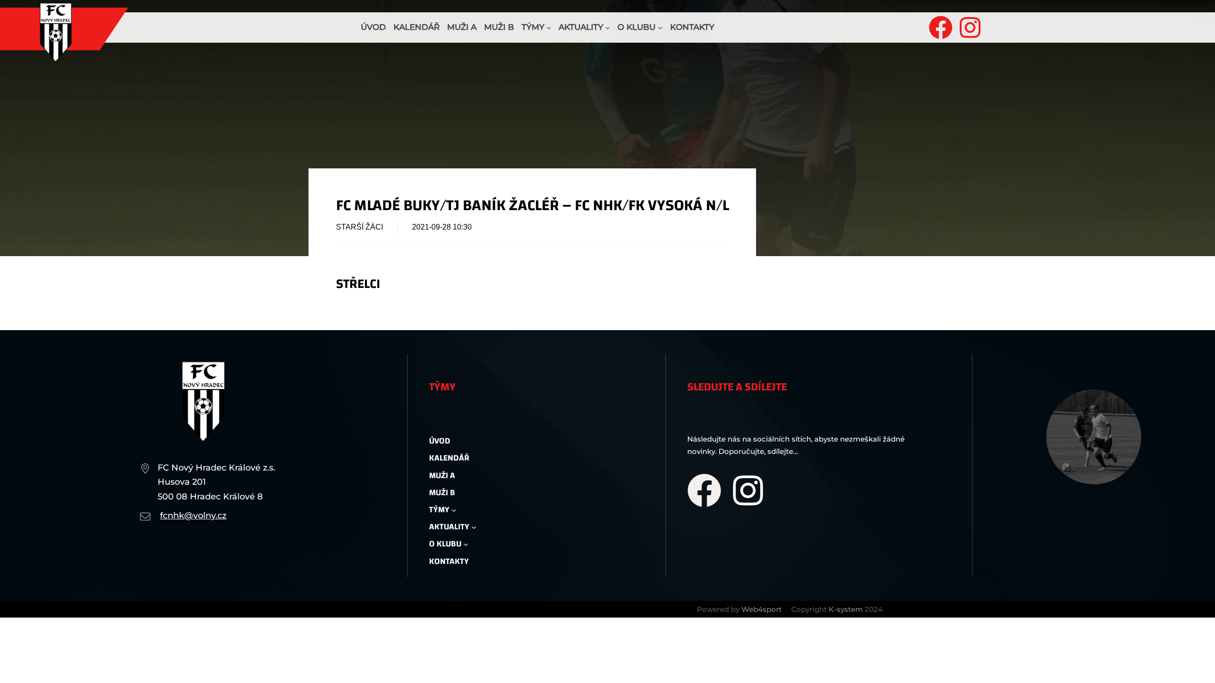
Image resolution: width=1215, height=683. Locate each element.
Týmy (533, 27)
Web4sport (761, 609)
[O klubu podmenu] (660, 27)
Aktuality (581, 27)
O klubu (636, 27)
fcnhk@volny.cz (193, 515)
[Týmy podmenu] (548, 27)
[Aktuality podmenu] (607, 27)
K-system (846, 609)
